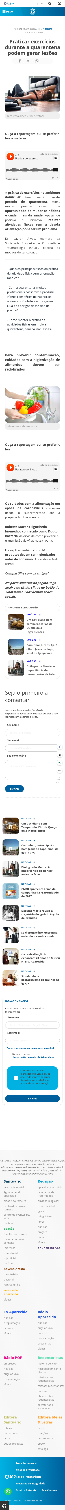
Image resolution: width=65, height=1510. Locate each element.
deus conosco (12, 1433)
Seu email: (13, 1032)
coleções (43, 1433)
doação (9, 1229)
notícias (8, 1263)
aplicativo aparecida (50, 1187)
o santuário (11, 1274)
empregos (10, 1363)
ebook (41, 1443)
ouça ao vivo (45, 1328)
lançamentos (45, 1438)
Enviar (14, 788)
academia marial (14, 1187)
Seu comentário (16, 755)
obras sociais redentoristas (46, 1398)
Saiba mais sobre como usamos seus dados (31, 1048)
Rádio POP (13, 1357)
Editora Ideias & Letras (50, 1420)
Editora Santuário (12, 1420)
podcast (42, 1333)
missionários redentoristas (46, 1379)
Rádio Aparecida (47, 1314)
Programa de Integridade (30, 1483)
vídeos (8, 1299)
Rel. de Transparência (28, 1476)
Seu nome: (13, 1017)
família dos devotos (15, 1234)
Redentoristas (50, 1357)
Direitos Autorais (26, 1490)
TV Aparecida (15, 1311)
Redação (45, 1181)
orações (42, 1232)
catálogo (43, 1448)
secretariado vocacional (45, 1406)
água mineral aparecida (12, 1194)
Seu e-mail (13, 740)
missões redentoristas (51, 1386)
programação (12, 1323)
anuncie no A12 (49, 1248)
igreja (41, 1211)
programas (44, 1343)
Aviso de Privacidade (28, 1470)
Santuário (12, 1181)
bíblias (8, 1428)
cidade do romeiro (15, 1201)
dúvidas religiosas (49, 1201)
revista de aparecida (11, 1292)
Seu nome (13, 725)
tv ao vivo (9, 1328)
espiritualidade (47, 1206)
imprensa (9, 1248)
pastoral (9, 1279)
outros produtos (13, 1443)
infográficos (45, 1216)
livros (7, 1438)
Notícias (47, 29)
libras (41, 1221)
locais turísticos (13, 1253)
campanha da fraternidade (46, 1194)
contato (8, 1223)
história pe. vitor (48, 1363)
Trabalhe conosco (26, 1463)
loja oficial (10, 1258)
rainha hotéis (12, 1284)
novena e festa (14, 1269)
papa (41, 1237)
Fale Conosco (49, 1490)
